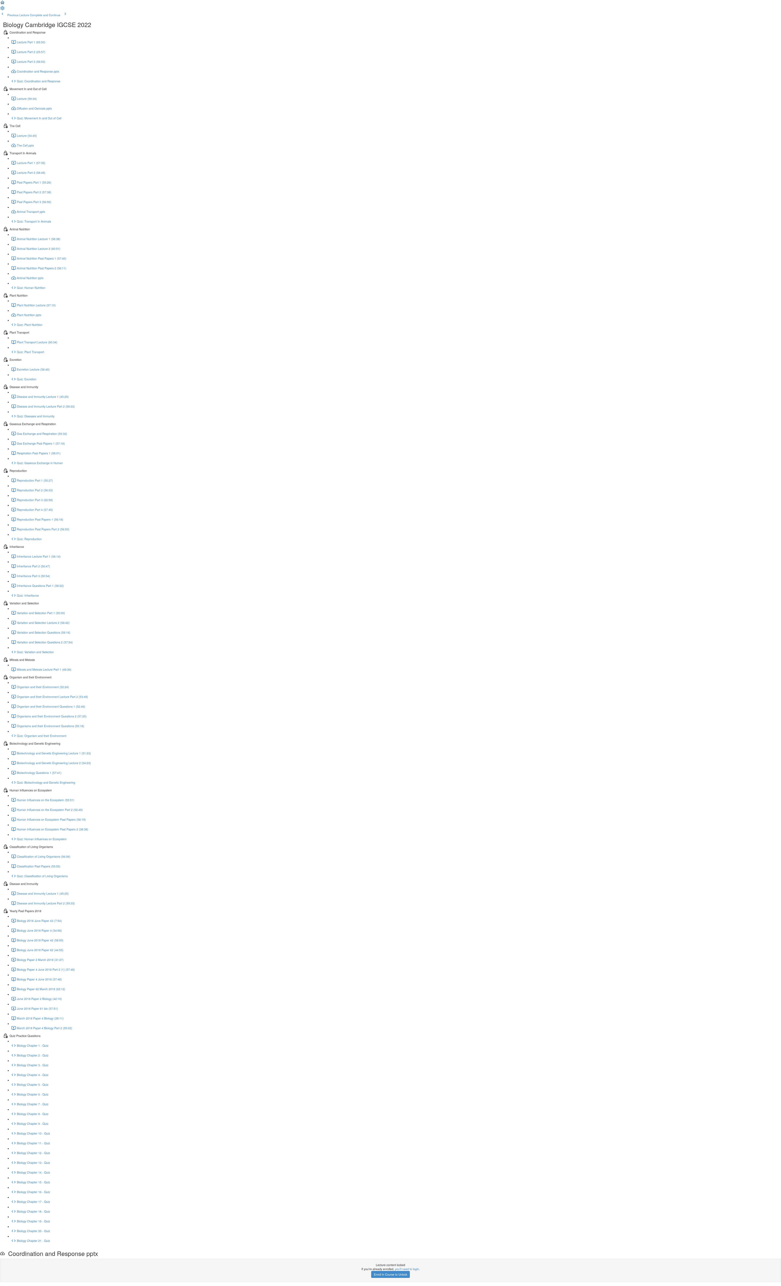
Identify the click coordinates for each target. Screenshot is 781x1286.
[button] (2, 4)
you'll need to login (407, 1269)
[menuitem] (2, 9)
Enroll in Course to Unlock (390, 1274)
